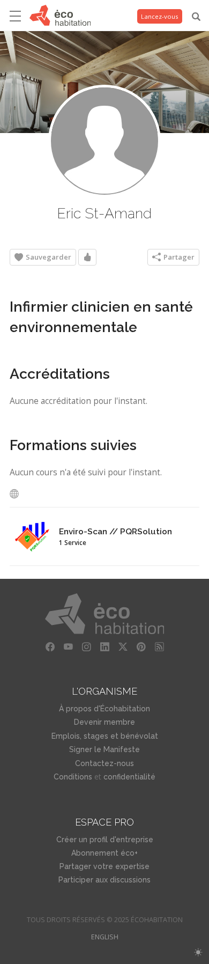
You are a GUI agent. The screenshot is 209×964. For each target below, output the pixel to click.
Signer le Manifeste (104, 749)
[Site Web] (17, 494)
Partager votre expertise (104, 866)
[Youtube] (68, 646)
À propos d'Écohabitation (104, 708)
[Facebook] (49, 646)
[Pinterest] (140, 646)
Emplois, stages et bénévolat (104, 736)
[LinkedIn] (104, 646)
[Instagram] (86, 646)
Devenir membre (104, 722)
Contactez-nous (104, 763)
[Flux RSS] (159, 646)
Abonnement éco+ (104, 853)
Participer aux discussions (104, 879)
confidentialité (129, 776)
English (104, 936)
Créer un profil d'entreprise (104, 839)
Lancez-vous (159, 16)
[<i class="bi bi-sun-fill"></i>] (198, 952)
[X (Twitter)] (122, 646)
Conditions (73, 776)
